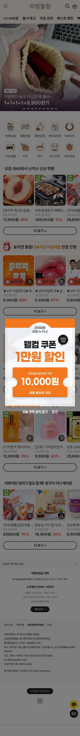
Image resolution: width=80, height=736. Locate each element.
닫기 (55, 412)
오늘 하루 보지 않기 (35, 412)
